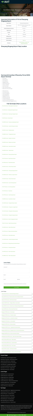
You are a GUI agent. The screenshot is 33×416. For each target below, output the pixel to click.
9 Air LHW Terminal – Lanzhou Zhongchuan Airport (10, 126)
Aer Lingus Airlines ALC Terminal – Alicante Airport (8, 362)
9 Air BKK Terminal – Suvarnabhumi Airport (8, 198)
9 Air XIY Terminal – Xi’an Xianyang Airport (8, 186)
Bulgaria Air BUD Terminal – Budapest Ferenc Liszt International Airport (13, 330)
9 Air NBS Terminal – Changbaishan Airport (9, 134)
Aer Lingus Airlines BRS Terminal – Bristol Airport (8, 366)
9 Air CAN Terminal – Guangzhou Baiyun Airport (8, 364)
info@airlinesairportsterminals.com (14, 409)
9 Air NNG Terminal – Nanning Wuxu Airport (9, 146)
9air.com (24, 40)
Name (5, 274)
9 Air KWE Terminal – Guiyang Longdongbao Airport (10, 122)
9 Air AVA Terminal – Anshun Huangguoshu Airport (10, 219)
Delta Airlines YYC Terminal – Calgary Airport (8, 367)
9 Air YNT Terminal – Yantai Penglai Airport (8, 194)
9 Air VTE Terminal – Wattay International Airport (9, 231)
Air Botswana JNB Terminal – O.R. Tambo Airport (8, 382)
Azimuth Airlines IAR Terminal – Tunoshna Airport (9, 342)
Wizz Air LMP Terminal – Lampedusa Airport (7, 393)
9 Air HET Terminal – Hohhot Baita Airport (8, 235)
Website (18, 279)
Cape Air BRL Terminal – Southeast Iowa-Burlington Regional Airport (12, 305)
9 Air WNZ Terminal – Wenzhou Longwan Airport (9, 174)
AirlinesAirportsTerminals (6, 11)
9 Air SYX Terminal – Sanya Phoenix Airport (8, 158)
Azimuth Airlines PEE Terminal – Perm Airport (9, 345)
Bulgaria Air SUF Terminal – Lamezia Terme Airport (9, 318)
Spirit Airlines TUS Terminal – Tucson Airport (7, 369)
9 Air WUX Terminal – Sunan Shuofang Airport (9, 182)
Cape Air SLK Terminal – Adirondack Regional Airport (10, 293)
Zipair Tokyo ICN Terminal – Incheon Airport (7, 395)
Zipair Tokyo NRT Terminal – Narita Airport (7, 400)
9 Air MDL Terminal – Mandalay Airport (8, 130)
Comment (5, 267)
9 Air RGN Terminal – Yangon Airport (7, 150)
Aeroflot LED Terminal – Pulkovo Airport (7, 375)
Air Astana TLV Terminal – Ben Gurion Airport (7, 384)
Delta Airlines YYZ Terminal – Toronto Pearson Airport (9, 359)
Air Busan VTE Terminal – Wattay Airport (7, 385)
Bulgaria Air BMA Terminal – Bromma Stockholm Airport (10, 333)
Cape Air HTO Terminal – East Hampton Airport (9, 299)
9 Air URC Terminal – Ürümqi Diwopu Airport (9, 166)
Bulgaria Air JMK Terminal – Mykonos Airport (8, 324)
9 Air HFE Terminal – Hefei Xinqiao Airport (8, 251)
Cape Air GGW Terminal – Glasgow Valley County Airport (11, 302)
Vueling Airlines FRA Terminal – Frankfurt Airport (8, 402)
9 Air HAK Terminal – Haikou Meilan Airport (8, 227)
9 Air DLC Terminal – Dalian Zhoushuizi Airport (9, 223)
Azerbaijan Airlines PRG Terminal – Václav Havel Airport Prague (11, 336)
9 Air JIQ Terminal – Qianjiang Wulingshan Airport (10, 109)
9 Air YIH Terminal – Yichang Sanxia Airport (8, 247)
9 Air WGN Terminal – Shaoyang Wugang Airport (9, 170)
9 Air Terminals (13, 11)
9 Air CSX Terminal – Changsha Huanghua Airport (10, 215)
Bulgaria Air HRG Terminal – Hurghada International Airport (11, 327)
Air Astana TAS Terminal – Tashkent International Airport (9, 380)
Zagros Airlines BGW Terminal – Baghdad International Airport (10, 390)
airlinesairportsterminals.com (14, 412)
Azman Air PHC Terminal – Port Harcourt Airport (9, 348)
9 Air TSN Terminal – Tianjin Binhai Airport (8, 162)
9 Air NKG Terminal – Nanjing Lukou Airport (9, 142)
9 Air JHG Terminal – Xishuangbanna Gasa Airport (10, 105)
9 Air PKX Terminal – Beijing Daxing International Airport (11, 243)
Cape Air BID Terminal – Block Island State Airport (9, 308)
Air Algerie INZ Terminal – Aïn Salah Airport (7, 377)
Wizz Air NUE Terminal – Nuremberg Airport (7, 398)
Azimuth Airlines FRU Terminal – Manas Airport (9, 339)
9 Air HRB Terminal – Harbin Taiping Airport (9, 255)
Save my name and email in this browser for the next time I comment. (15, 283)
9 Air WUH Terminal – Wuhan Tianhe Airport (9, 178)
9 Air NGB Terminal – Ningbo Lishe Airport (8, 138)
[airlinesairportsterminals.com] (5, 1)
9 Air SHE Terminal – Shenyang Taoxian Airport (9, 154)
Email (5, 279)
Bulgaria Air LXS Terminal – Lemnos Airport (8, 321)
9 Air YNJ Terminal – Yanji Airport (7, 190)
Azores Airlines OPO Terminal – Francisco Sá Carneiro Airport (11, 351)
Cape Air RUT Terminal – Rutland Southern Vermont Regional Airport (12, 296)
